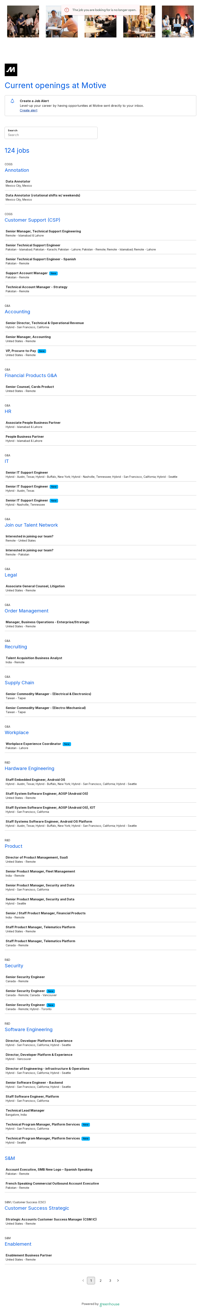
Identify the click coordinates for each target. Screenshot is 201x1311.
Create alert (28, 110)
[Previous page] (83, 1280)
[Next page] (118, 1280)
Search (12, 130)
